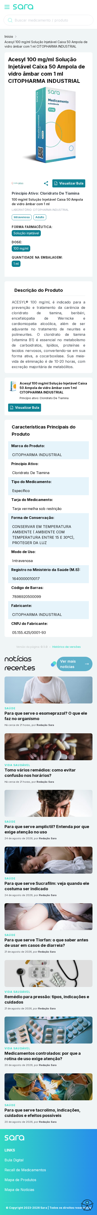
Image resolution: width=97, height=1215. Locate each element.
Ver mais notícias (68, 664)
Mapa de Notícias (19, 1189)
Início (9, 36)
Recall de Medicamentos (25, 1170)
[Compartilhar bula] (46, 183)
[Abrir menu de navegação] (7, 7)
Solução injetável (26, 233)
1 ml (16, 264)
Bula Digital (14, 1160)
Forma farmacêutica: (32, 227)
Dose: (17, 242)
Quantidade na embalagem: (37, 257)
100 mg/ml (21, 248)
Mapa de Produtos (20, 1180)
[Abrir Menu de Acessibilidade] (87, 1205)
